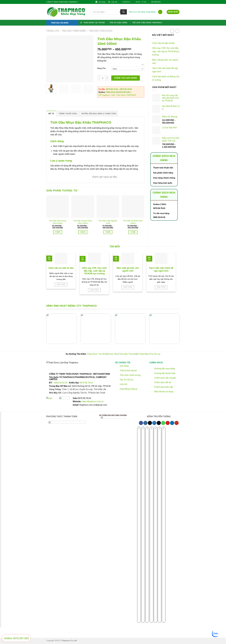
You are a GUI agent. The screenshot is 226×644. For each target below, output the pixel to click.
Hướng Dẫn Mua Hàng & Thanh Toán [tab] (98, 114)
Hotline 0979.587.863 (16, 638)
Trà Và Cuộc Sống (118, 23)
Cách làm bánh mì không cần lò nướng (165, 78)
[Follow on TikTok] (166, 2)
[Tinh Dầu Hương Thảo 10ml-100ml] (82, 206)
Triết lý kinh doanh (128, 370)
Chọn (57, 232)
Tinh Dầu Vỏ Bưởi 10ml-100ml (133, 222)
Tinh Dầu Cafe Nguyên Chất (107, 222)
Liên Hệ (123, 384)
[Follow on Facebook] (163, 2)
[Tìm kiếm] (123, 11)
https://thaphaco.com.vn (93, 401)
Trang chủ (52, 31)
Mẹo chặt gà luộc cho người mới (165, 61)
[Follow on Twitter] (168, 2)
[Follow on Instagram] (145, 423)
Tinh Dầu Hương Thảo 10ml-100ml (82, 222)
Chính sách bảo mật (163, 387)
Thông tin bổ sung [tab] (68, 114)
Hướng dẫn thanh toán (164, 373)
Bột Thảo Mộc (141, 354)
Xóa (142, 64)
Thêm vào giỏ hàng (125, 78)
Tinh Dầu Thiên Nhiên (74, 31)
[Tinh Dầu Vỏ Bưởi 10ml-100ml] (133, 206)
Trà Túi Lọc (155, 354)
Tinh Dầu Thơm (126, 354)
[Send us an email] (171, 2)
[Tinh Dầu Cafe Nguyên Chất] (108, 206)
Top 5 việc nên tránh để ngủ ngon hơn (165, 70)
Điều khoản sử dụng (163, 392)
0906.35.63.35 (112, 92)
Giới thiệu (124, 366)
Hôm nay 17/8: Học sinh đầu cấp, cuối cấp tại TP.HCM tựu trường (165, 51)
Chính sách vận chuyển (165, 378)
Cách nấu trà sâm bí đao (163, 43)
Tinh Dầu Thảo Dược (101, 31)
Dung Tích (101, 68)
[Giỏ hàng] (160, 12)
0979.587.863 (124, 92)
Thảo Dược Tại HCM (97, 354)
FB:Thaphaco (104, 95)
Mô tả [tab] (51, 114)
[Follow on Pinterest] (176, 2)
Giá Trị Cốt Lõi (126, 380)
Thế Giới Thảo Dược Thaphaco (147, 23)
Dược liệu (113, 354)
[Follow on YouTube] (176, 423)
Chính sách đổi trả (162, 382)
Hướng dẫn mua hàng (164, 369)
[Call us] (173, 2)
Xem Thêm (61, 284)
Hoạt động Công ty (128, 389)
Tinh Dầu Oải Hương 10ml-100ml (57, 222)
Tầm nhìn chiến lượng (130, 375)
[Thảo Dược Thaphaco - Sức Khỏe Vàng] (66, 12)
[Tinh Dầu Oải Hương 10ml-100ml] (57, 206)
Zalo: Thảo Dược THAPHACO (123, 95)
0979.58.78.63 (112, 89)
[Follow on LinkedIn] (178, 2)
